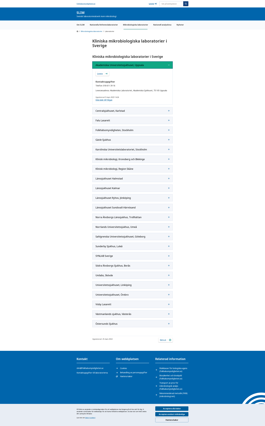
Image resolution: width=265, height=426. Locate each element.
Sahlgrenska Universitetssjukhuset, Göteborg (120, 236)
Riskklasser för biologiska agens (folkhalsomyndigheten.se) (173, 370)
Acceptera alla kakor (172, 408)
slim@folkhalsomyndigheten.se (90, 368)
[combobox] (173, 3)
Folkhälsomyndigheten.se (86, 4)
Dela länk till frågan (104, 100)
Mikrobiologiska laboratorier (135, 24)
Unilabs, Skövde (104, 275)
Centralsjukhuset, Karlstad (110, 110)
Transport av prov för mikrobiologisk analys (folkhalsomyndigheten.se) (170, 386)
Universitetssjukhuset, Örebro (112, 294)
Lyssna (151, 4)
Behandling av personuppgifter (133, 372)
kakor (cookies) (90, 418)
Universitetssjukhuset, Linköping (114, 285)
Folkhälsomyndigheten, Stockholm (114, 130)
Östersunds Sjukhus (106, 323)
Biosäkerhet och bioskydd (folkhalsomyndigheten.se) (170, 377)
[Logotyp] (183, 14)
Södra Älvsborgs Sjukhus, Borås (113, 265)
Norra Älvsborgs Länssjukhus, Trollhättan (119, 217)
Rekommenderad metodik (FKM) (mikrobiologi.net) (173, 395)
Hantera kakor (172, 420)
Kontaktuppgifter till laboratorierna (92, 372)
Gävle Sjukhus (103, 139)
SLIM (96, 14)
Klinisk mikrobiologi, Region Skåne (114, 168)
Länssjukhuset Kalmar (108, 188)
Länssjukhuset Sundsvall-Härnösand (116, 207)
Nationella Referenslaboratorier (104, 24)
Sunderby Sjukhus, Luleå (109, 246)
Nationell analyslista (162, 24)
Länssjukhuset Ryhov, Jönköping (113, 198)
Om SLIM (81, 24)
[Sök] (185, 3)
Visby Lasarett (103, 304)
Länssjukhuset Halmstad (109, 178)
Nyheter (180, 24)
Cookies (123, 368)
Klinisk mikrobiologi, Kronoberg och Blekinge (120, 159)
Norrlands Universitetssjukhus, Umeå (116, 227)
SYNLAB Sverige (104, 256)
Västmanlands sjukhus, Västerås (113, 314)
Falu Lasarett (103, 120)
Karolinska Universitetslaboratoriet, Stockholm (121, 149)
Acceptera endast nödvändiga (172, 414)
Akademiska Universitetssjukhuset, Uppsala (120, 65)
